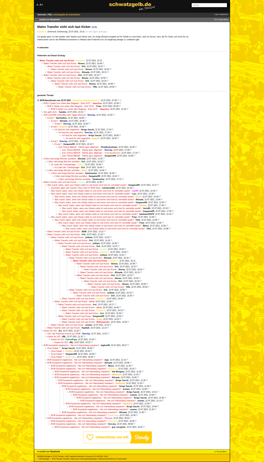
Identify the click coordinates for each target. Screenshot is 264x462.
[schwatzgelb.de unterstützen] (117, 442)
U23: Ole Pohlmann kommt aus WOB (64, 333)
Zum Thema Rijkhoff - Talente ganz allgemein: (78, 147)
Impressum (75, 459)
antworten (44, 47)
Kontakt (66, 459)
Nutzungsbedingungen (88, 459)
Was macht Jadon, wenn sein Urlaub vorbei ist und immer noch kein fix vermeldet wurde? (87, 185)
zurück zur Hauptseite (49, 19)
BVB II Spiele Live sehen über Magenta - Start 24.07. (67, 103)
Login (216, 14)
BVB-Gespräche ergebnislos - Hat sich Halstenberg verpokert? (71, 345)
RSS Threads (57, 459)
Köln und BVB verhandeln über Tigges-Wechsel (65, 115)
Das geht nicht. (50, 112)
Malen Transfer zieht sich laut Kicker (60, 63)
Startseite (42, 14)
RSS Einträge (44, 459)
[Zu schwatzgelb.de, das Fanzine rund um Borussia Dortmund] (132, 6)
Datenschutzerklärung (106, 459)
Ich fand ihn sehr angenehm (67, 129)
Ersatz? (50, 118)
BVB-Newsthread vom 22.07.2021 (55, 100)
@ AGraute (103, 32)
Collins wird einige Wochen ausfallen (60, 159)
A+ (41, 4)
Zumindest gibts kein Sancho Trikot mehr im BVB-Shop (75, 188)
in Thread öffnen (222, 20)
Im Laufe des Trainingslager (63, 164)
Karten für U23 (50, 331)
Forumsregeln (121, 459)
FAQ (50, 14)
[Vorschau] (103, 63)
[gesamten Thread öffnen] (120, 100)
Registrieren (224, 14)
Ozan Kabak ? (53, 348)
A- (38, 5)
